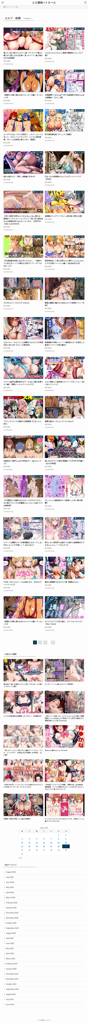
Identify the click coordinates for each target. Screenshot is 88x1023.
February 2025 (11, 964)
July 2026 (10, 877)
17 (22, 846)
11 (29, 842)
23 (66, 846)
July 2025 (10, 938)
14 (53, 642)
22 (58, 846)
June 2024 (10, 1004)
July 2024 (10, 999)
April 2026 (10, 892)
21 (51, 846)
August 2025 (11, 933)
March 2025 (10, 959)
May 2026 (10, 887)
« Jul (19, 858)
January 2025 (11, 969)
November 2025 (12, 918)
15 (58, 842)
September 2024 (12, 989)
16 (66, 842)
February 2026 (11, 903)
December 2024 (12, 974)
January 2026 (11, 908)
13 (44, 842)
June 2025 (10, 943)
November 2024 (12, 979)
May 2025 (10, 948)
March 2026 (10, 897)
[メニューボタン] (2, 2)
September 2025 (12, 928)
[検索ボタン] (85, 2)
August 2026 (11, 872)
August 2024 (11, 994)
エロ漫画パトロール (44, 2)
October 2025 (11, 923)
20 (44, 846)
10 (22, 842)
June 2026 (10, 882)
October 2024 (11, 984)
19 (37, 846)
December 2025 (12, 913)
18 (29, 846)
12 (37, 842)
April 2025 (10, 953)
